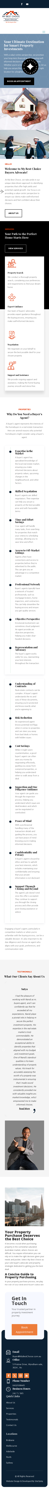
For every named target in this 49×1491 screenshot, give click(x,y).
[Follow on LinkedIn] (26, 1375)
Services (10, 1408)
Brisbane (10, 1440)
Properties (11, 1414)
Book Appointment (24, 1330)
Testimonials (12, 1419)
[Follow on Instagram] (20, 1375)
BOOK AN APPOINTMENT (19, 81)
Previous (2, 1049)
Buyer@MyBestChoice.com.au (27, 1356)
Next (37, 1049)
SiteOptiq (39, 1481)
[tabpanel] (24, 1049)
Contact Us (11, 1425)
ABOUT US (13, 213)
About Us (10, 1403)
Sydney (9, 1463)
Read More (24, 1109)
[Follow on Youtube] (27, 4)
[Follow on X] (14, 1375)
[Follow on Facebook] (22, 4)
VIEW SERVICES (15, 248)
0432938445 (19, 1385)
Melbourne (11, 1446)
